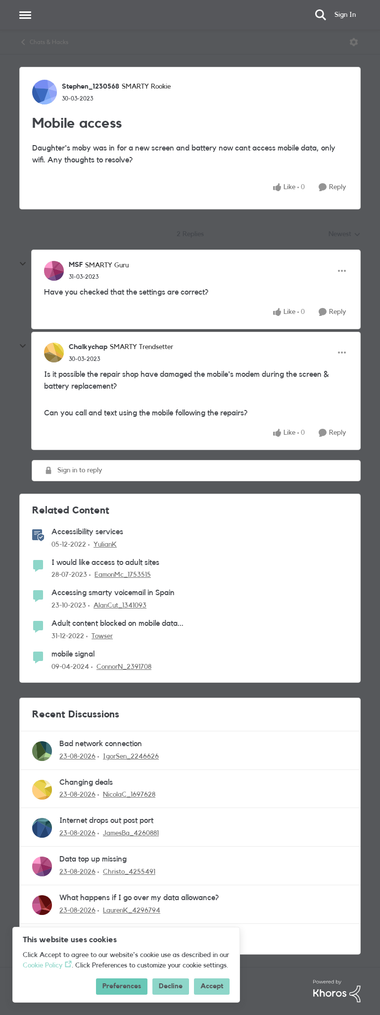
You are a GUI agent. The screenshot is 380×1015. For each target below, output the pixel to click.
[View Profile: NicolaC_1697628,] (42, 790)
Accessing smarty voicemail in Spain (113, 593)
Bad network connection (100, 744)
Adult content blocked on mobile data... (117, 623)
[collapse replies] (23, 264)
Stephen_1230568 (90, 86)
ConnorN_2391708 (123, 666)
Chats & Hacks (49, 42)
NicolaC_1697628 (129, 794)
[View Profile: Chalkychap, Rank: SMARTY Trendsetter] (54, 352)
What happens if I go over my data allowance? (139, 898)
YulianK (105, 544)
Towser (102, 636)
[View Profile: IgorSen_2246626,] (42, 751)
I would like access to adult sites (105, 562)
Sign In (345, 14)
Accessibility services (87, 532)
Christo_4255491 (129, 871)
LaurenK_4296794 (131, 910)
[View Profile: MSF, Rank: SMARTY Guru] (54, 271)
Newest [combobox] (345, 235)
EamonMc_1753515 (123, 574)
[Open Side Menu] (25, 14)
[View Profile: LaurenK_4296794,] (42, 905)
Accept (211, 986)
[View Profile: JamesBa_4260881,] (42, 828)
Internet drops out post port (106, 820)
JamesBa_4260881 (131, 833)
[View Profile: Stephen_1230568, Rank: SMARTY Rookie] (44, 92)
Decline (171, 986)
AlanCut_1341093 (120, 605)
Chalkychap (88, 347)
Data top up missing (93, 859)
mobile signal (73, 654)
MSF (76, 264)
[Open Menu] (354, 42)
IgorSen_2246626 (131, 756)
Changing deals (86, 782)
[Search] (321, 15)
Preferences (121, 986)
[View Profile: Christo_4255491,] (42, 866)
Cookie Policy (42, 965)
